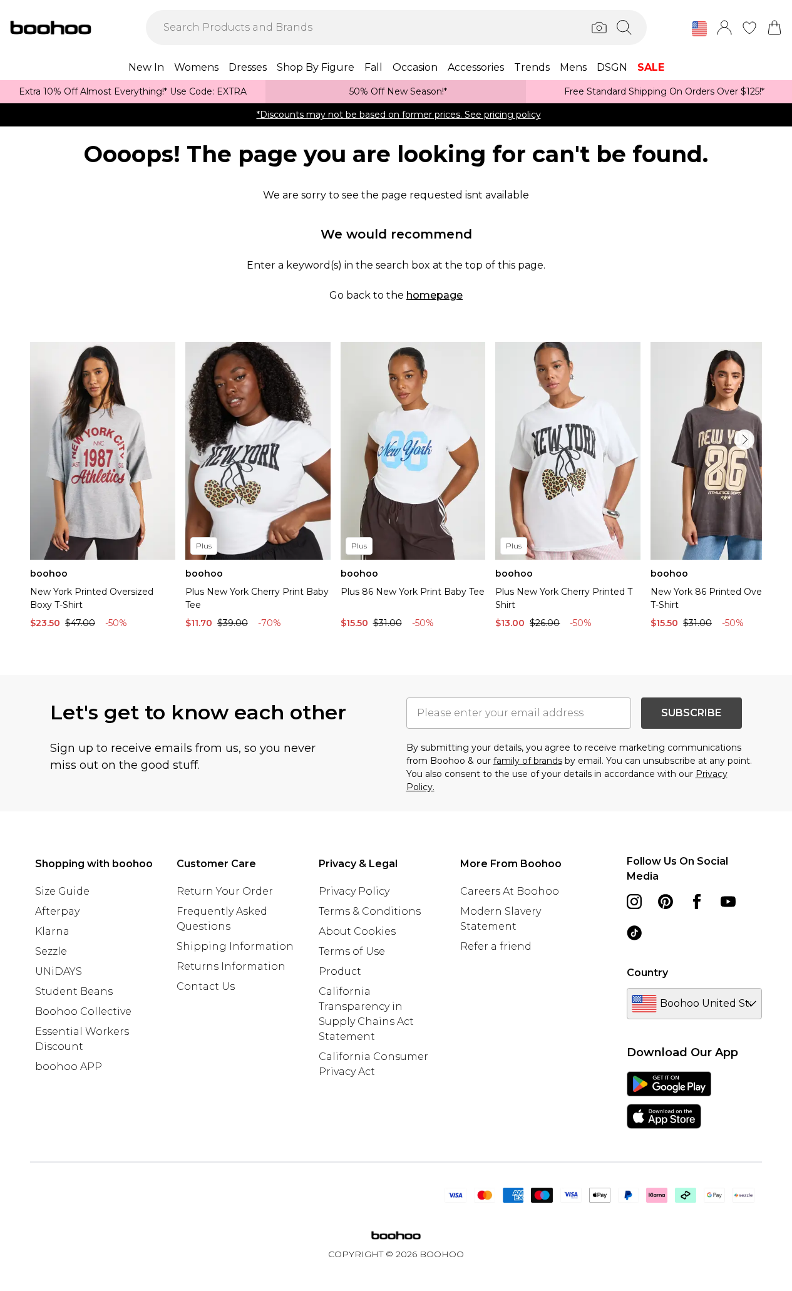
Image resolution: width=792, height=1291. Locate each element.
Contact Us (206, 986)
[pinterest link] (665, 901)
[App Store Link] (669, 1100)
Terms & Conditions (370, 911)
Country (647, 973)
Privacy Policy (354, 891)
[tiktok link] (634, 932)
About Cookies (357, 931)
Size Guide (62, 891)
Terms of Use (352, 951)
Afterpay (57, 911)
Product (340, 971)
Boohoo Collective (83, 1011)
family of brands (527, 760)
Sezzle (51, 951)
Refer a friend (496, 946)
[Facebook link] (696, 901)
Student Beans (74, 991)
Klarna (52, 931)
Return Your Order (225, 891)
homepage (434, 295)
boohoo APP (68, 1066)
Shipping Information (235, 946)
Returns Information (231, 966)
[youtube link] (728, 901)
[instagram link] (634, 901)
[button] (699, 28)
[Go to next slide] (744, 439)
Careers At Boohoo (509, 891)
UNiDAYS (58, 971)
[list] (396, 488)
